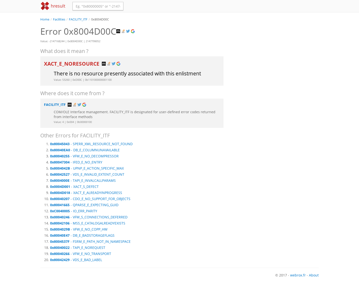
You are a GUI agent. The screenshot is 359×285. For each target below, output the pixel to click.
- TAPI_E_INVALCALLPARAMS (83, 180)
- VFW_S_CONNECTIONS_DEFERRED (88, 217)
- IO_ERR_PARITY (73, 211)
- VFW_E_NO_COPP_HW (78, 229)
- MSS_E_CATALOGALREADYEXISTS (87, 223)
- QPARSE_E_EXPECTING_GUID (84, 205)
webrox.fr (298, 275)
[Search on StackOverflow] (123, 31)
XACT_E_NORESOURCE (72, 63)
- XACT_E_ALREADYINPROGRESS (86, 192)
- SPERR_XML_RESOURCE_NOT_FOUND (91, 144)
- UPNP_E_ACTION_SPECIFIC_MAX (87, 168)
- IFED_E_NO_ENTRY (76, 162)
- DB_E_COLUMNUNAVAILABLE (85, 150)
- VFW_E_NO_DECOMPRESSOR (84, 156)
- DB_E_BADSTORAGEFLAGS (82, 235)
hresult (57, 6)
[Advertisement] (275, 56)
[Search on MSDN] (118, 31)
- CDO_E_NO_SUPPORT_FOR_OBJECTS (90, 198)
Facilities (59, 19)
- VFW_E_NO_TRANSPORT (80, 253)
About (314, 275)
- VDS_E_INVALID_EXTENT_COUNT (87, 174)
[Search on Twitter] (128, 31)
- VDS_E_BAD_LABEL (76, 259)
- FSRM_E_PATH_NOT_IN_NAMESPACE (90, 241)
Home (44, 19)
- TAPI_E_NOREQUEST (77, 247)
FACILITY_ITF (78, 19)
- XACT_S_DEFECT (74, 186)
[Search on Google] (133, 31)
